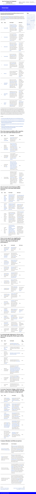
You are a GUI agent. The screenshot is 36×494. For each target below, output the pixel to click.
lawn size (15, 459)
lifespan (12, 316)
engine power (10, 209)
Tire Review (32, 25)
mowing (7, 16)
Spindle (34, 24)
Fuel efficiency (13, 300)
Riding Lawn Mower (32, 24)
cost (14, 168)
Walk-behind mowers (19, 449)
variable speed (20, 195)
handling (12, 467)
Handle (30, 19)
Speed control (6, 46)
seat (7, 409)
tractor (33, 25)
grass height (11, 201)
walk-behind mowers (6, 17)
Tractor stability (14, 426)
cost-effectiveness (15, 325)
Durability (12, 315)
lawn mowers (18, 344)
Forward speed (6, 56)
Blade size (11, 161)
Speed (2, 456)
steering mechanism (14, 145)
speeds (14, 344)
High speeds (13, 432)
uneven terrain (15, 286)
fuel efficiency (13, 371)
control (20, 91)
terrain (10, 50)
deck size (20, 76)
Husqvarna (32, 19)
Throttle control (19, 204)
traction (13, 425)
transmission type (12, 225)
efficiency (13, 400)
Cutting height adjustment (13, 343)
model (21, 465)
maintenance (11, 168)
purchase (12, 469)
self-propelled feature (12, 92)
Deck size (5, 73)
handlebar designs (6, 410)
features (20, 50)
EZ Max (33, 18)
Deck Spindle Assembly (29, 18)
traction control (13, 230)
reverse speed (13, 63)
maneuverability (6, 140)
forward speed (13, 55)
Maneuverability (12, 137)
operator (20, 290)
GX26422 (29, 19)
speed (12, 16)
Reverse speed (13, 247)
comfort (17, 400)
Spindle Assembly (29, 25)
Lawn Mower (32, 20)
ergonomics (7, 398)
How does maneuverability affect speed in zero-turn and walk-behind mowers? (12, 118)
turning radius (14, 144)
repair (20, 318)
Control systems (17, 416)
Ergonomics (13, 398)
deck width (14, 161)
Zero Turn (28, 29)
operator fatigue (21, 101)
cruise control (20, 217)
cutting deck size (11, 226)
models (12, 466)
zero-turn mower (12, 177)
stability (7, 423)
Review (28, 24)
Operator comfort (13, 293)
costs (21, 318)
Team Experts (4, 10)
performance (12, 311)
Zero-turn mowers (12, 24)
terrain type (12, 459)
